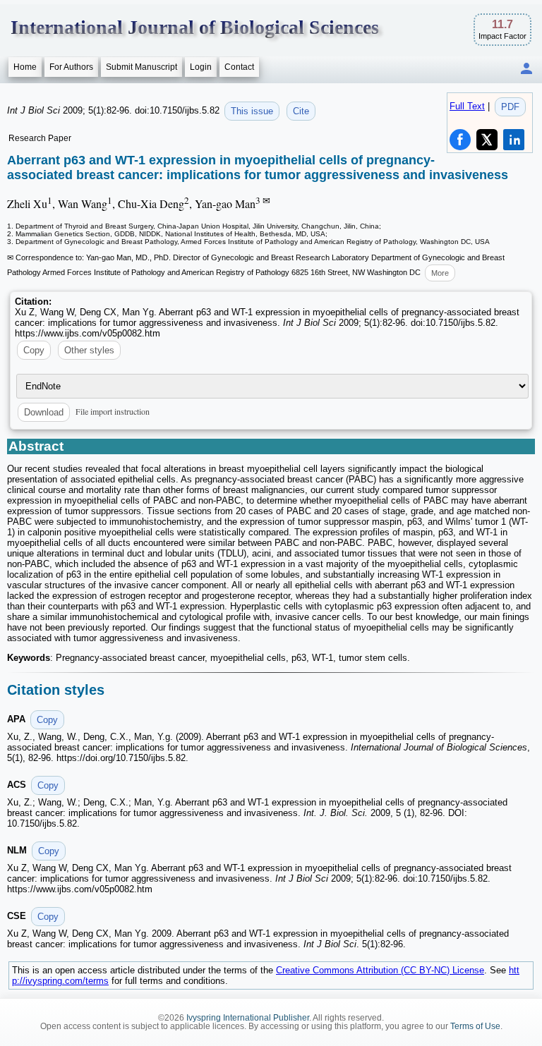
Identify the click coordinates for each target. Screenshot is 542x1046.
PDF (510, 107)
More (440, 273)
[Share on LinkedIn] (513, 139)
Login (201, 67)
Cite (301, 111)
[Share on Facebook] (460, 139)
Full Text (467, 106)
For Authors (71, 67)
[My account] (526, 69)
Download (44, 412)
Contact (239, 67)
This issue (252, 111)
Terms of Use (475, 1026)
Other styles (89, 350)
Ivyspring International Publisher (247, 1018)
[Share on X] (487, 139)
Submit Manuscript (141, 67)
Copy (33, 350)
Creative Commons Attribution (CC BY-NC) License (380, 970)
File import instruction (113, 411)
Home (25, 67)
